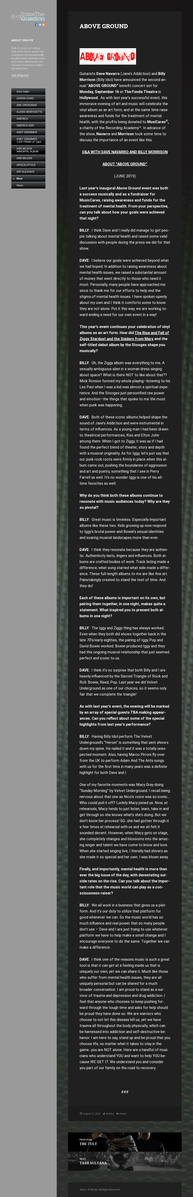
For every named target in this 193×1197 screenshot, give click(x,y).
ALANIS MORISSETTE (29, 112)
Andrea (110, 1113)
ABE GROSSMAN (27, 105)
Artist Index (23, 91)
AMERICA (22, 118)
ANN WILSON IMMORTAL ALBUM (27, 150)
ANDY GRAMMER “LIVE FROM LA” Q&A (29, 140)
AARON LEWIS (25, 98)
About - (84, 1189)
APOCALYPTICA (26, 165)
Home (20, 185)
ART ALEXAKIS (25, 171)
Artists (123, 1113)
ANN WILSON (24, 158)
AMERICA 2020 (25, 125)
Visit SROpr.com (20, 75)
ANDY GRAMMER (27, 132)
